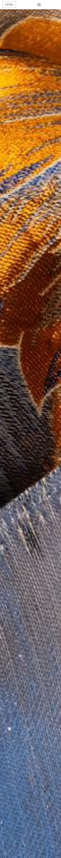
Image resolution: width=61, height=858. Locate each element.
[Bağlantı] (9, 4)
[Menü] (39, 4)
